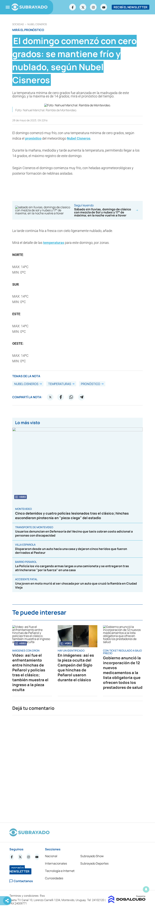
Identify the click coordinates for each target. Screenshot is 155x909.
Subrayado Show (92, 856)
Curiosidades (54, 878)
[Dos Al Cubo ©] (127, 902)
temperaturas (53, 243)
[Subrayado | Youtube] (103, 7)
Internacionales (56, 863)
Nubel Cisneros (37, 24)
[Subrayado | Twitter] (82, 7)
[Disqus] (77, 767)
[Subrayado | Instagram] (93, 7)
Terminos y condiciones (24, 895)
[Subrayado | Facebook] (72, 7)
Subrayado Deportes (94, 863)
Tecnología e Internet (59, 871)
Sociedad (18, 24)
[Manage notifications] (146, 889)
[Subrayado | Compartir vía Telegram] (81, 397)
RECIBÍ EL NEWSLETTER (130, 7)
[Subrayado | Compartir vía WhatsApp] (71, 397)
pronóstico (33, 138)
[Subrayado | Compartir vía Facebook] (60, 397)
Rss (43, 895)
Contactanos (23, 881)
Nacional (51, 856)
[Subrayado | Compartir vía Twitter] (50, 397)
